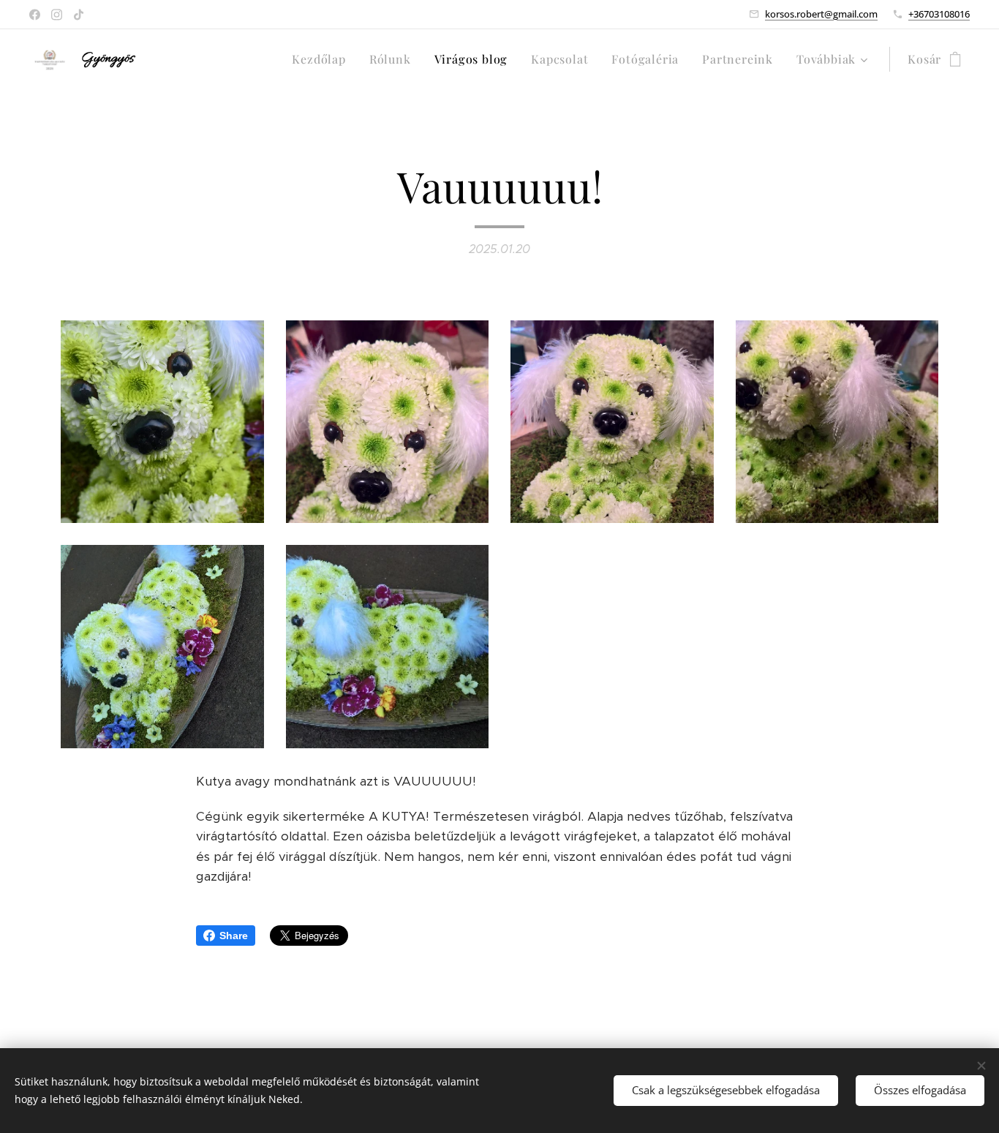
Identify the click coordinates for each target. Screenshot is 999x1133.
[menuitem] (322, 59)
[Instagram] (57, 14)
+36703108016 (939, 13)
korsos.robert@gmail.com (821, 13)
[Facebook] (35, 14)
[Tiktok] (78, 14)
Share (233, 935)
